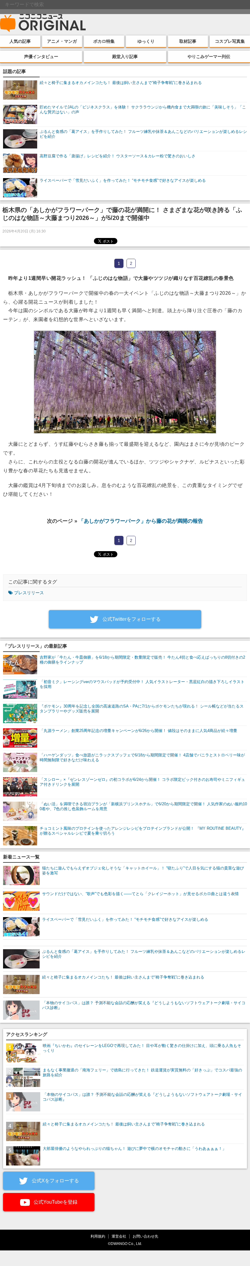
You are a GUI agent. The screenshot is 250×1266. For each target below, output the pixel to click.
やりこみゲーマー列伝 (209, 56)
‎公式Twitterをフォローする (131, 619)
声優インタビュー (41, 56)
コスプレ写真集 (230, 41)
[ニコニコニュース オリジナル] (43, 23)
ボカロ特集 (104, 41)
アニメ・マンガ (62, 41)
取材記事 (187, 41)
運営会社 (119, 1236)
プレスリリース (29, 592)
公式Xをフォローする (54, 1180)
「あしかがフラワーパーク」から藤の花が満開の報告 (141, 521)
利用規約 (98, 1236)
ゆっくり (146, 41)
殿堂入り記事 (125, 56)
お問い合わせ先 (145, 1236)
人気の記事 (20, 41)
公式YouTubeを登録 (54, 1202)
